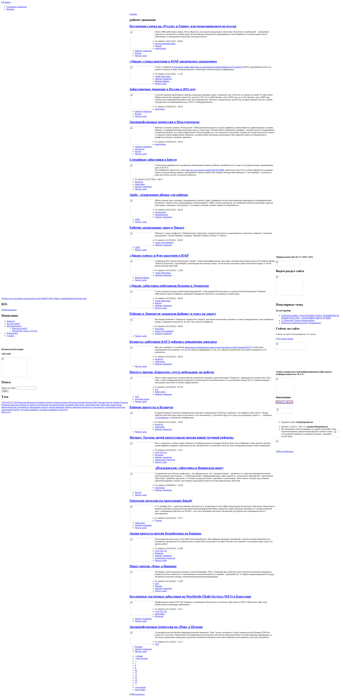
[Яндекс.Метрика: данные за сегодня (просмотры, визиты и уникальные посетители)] (284, 451)
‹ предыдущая (141, 658)
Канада (158, 303)
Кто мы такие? (13, 323)
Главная (133, 14)
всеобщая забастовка (74, 405)
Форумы (10, 9)
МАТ (95, 402)
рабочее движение (73, 407)
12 (136, 675)
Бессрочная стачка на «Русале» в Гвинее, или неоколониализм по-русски (183, 26)
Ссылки (10, 336)
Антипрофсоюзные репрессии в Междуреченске (165, 122)
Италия (89, 402)
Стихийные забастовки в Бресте (153, 159)
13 (136, 678)
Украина (124, 402)
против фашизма (56, 407)
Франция (5, 405)
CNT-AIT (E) (7, 402)
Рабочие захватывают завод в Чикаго (157, 227)
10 (136, 670)
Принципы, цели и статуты (24, 331)
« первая (139, 656)
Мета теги (6, 412)
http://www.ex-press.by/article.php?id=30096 (205, 170)
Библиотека (12, 333)
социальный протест (10, 410)
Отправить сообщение (16, 7)
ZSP (15, 402)
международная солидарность (15, 407)
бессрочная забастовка (165, 43)
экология (63, 410)
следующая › (140, 687)
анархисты (24, 405)
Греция (48, 402)
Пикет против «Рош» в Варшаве (153, 566)
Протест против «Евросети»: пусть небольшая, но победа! (172, 372)
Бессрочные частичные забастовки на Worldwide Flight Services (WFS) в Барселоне (190, 596)
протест (44, 407)
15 (136, 682)
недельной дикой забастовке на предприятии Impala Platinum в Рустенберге (208, 67)
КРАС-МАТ (160, 392)
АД (156, 389)
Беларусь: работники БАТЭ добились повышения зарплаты (173, 341)
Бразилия (22, 402)
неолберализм (161, 214)
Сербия (116, 402)
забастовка (105, 405)
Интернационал (14, 326)
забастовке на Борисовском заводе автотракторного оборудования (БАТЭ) (219, 347)
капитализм (116, 405)
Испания (73, 402)
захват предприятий (164, 242)
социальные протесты (115, 407)
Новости (11, 321)
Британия (31, 402)
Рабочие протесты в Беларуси (151, 407)
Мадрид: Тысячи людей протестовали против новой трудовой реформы (182, 437)
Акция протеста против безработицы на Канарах (165, 533)
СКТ (137, 397)
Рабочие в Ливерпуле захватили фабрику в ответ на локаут (173, 313)
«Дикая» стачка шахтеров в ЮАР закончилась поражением (173, 61)
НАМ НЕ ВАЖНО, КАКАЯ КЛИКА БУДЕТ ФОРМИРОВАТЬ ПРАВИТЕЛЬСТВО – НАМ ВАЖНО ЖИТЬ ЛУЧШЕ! (310, 316)
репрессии (87, 407)
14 (136, 680)
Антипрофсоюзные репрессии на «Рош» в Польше (166, 626)
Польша (101, 402)
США (137, 219)
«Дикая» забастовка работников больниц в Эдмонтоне (169, 285)
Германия (40, 402)
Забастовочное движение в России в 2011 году (163, 89)
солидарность (98, 407)
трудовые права (142, 399)
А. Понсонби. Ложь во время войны (297, 320)
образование (35, 407)
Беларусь (139, 182)
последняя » (140, 690)
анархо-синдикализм (39, 405)
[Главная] (5, 2)
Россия (109, 402)
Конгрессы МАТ (19, 328)
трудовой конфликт (30, 410)
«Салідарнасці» (162, 417)
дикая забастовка (92, 405)
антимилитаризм (57, 405)
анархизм (14, 405)
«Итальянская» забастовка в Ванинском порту (189, 468)
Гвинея (158, 46)
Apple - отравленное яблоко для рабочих (159, 194)
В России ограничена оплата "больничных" (301, 323)
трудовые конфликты (49, 410)
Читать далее (141, 55)
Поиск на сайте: (9, 388)
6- (173, 67)
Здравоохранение (60, 402)
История (81, 402)
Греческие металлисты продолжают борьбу (161, 500)
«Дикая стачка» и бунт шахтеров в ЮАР (159, 255)
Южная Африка (162, 81)
